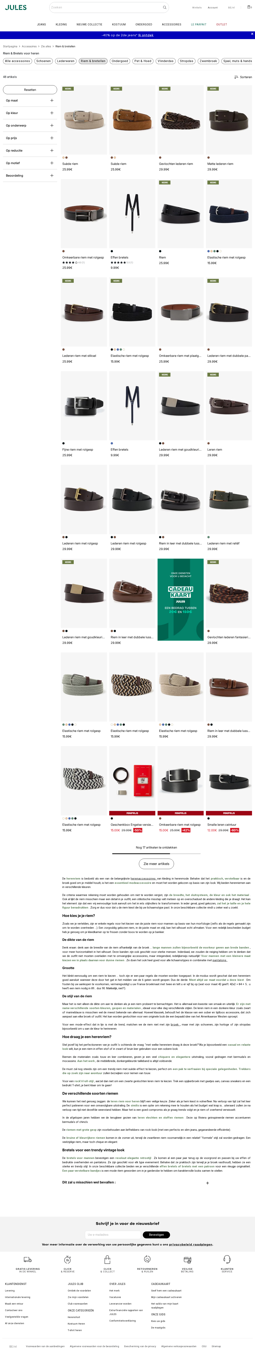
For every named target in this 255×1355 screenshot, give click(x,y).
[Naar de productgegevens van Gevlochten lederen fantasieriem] (229, 593)
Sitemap (216, 1346)
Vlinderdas (166, 61)
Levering (10, 1290)
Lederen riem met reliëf (223, 543)
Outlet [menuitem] (221, 24)
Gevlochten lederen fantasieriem (229, 637)
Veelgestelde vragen (16, 1317)
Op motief (13, 163)
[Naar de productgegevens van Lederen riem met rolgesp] (84, 499)
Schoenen (43, 61)
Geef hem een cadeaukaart (166, 1290)
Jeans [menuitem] (41, 24)
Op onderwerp (16, 125)
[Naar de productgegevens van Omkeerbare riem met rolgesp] (84, 213)
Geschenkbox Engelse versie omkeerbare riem (143, 824)
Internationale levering (17, 1297)
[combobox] (109, 7)
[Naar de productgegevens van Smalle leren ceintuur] (229, 780)
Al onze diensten (14, 1323)
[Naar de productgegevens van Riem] (181, 213)
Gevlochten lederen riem (176, 164)
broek (175, 1024)
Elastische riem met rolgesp (226, 257)
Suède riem (70, 164)
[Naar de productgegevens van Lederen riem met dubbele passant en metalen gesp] (229, 312)
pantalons (220, 960)
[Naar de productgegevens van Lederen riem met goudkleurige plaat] (181, 406)
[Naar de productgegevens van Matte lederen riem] (229, 120)
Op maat (12, 100)
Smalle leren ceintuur (221, 824)
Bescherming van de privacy (140, 1346)
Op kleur (12, 113)
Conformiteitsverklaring (122, 1320)
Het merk (114, 1290)
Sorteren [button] (246, 77)
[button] (102, 89)
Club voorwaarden (78, 1303)
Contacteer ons (13, 1310)
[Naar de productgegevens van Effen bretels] (132, 213)
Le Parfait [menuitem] (199, 24)
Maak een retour (14, 1303)
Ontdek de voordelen (79, 1290)
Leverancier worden (120, 1303)
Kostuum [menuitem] (119, 24)
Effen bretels (119, 257)
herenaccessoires (144, 878)
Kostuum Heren (76, 1323)
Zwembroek (208, 61)
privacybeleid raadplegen (190, 1244)
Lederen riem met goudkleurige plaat (184, 449)
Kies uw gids (158, 1321)
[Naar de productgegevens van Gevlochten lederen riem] (181, 120)
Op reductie (14, 150)
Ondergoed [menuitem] (144, 24)
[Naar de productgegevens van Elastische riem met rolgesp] (229, 213)
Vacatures (115, 1297)
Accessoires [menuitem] (171, 24)
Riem (162, 257)
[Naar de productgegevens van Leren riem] (229, 406)
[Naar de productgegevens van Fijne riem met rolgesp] (84, 406)
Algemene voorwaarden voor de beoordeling (94, 1346)
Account (213, 8)
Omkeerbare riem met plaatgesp (181, 356)
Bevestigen (156, 1235)
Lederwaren (65, 61)
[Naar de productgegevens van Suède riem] (84, 120)
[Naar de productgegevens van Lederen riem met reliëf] (229, 499)
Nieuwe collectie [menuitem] (89, 24)
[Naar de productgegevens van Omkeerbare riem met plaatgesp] (181, 312)
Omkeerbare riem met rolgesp (83, 257)
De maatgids (158, 1327)
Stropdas (186, 61)
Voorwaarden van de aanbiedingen (45, 1346)
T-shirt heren (75, 1330)
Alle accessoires (17, 61)
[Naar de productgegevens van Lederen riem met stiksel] (84, 312)
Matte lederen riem (220, 164)
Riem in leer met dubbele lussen (181, 543)
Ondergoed (120, 61)
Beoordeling (14, 175)
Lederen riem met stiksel (79, 356)
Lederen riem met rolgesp (80, 543)
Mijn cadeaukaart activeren (166, 1297)
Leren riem (214, 449)
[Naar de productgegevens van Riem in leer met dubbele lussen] (181, 499)
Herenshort (74, 1317)
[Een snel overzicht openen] (102, 90)
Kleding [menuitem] (61, 24)
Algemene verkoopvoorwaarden (179, 1346)
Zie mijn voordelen (78, 1297)
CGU (204, 1346)
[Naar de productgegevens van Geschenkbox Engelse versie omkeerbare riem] (132, 780)
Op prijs (11, 138)
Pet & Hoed (142, 61)
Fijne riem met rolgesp (77, 449)
